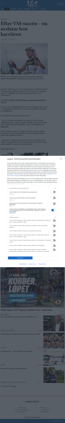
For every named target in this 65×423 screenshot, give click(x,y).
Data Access (32, 264)
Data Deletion (23, 264)
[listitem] (32, 188)
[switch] (53, 192)
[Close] (61, 159)
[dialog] (32, 211)
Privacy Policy (42, 264)
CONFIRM (20, 258)
